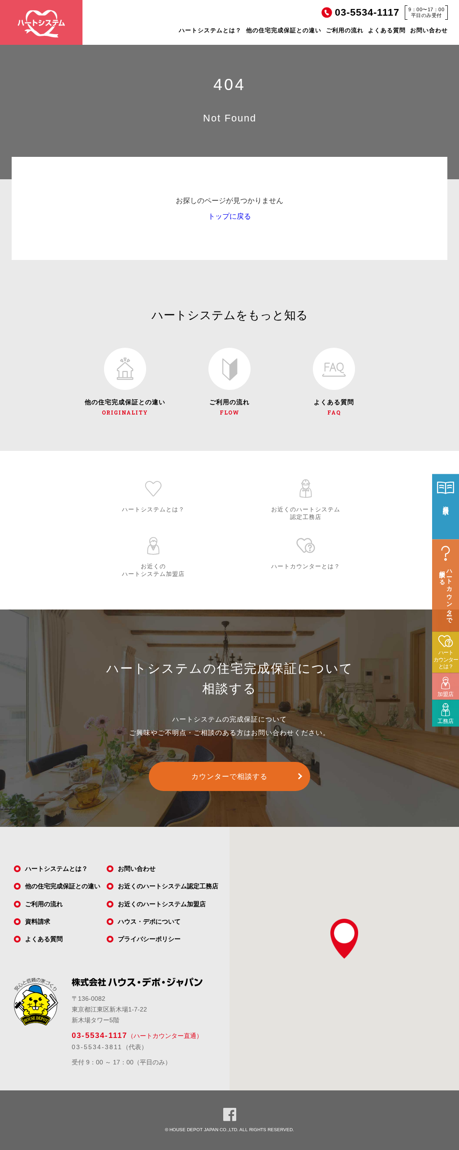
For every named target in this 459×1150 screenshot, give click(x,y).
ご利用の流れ (345, 30)
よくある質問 (387, 30)
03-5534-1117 (99, 1035)
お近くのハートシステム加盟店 (162, 904)
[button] (344, 938)
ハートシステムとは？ (210, 30)
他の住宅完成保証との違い (283, 30)
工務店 (443, 715)
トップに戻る (229, 216)
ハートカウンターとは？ (445, 659)
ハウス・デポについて (149, 921)
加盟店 (443, 688)
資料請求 (37, 921)
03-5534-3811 (97, 1047)
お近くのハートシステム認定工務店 (168, 886)
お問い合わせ (429, 30)
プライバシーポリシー (149, 938)
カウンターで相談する (229, 776)
